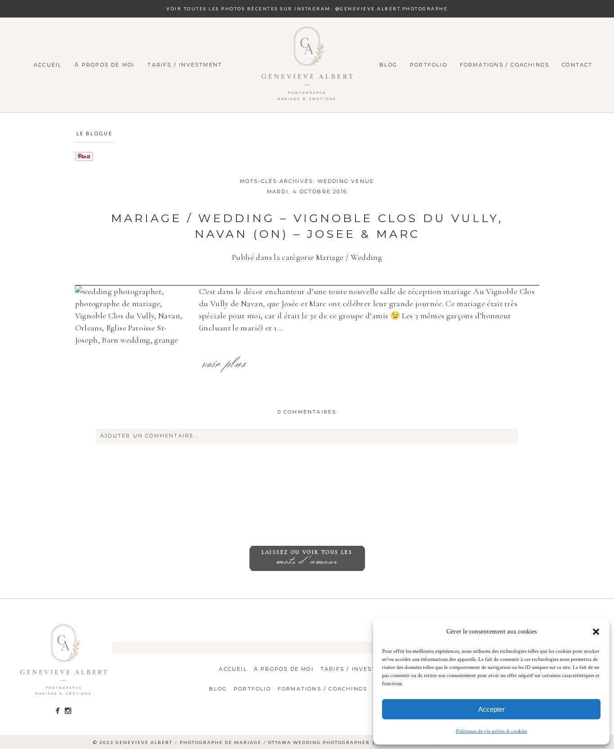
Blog (388, 65)
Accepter (491, 709)
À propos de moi (104, 65)
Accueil (48, 65)
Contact (577, 65)
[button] (596, 631)
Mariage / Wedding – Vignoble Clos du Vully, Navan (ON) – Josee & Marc (307, 226)
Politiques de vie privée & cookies (491, 731)
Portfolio (428, 65)
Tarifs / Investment (184, 65)
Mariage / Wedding (349, 257)
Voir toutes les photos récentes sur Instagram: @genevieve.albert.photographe (307, 8)
